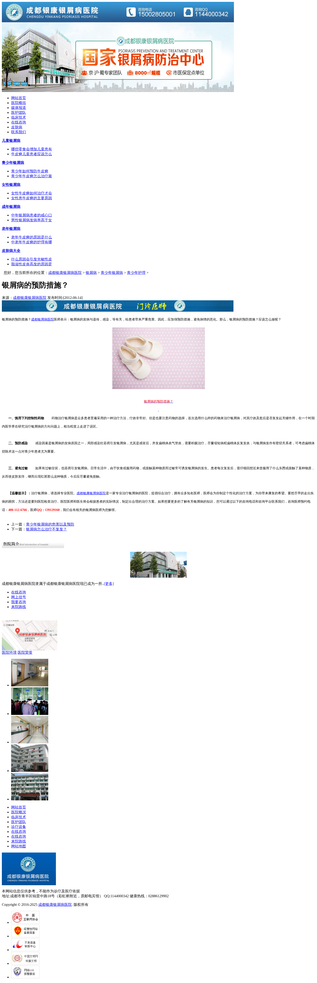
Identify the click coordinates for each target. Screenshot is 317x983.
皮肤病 (16, 127)
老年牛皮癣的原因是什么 (31, 237)
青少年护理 (136, 273)
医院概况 (18, 812)
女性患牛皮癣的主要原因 (31, 198)
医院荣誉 (25, 652)
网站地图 (18, 846)
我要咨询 (18, 602)
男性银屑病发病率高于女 (31, 220)
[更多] (109, 584)
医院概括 (18, 103)
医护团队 (18, 112)
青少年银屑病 (112, 273)
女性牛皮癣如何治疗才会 (31, 193)
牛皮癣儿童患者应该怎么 (31, 154)
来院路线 (18, 607)
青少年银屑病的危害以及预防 (50, 524)
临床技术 (18, 117)
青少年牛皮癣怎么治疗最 (31, 176)
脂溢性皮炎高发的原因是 (31, 264)
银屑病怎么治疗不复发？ (46, 529)
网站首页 (18, 98)
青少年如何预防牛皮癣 (29, 171)
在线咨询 (18, 122)
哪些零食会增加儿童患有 (31, 149)
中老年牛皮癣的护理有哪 (31, 242)
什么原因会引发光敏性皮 (31, 259)
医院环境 (9, 652)
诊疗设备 (18, 827)
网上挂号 (18, 597)
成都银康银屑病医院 (65, 273)
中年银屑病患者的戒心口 (31, 215)
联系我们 (18, 132)
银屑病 (91, 273)
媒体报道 (18, 108)
